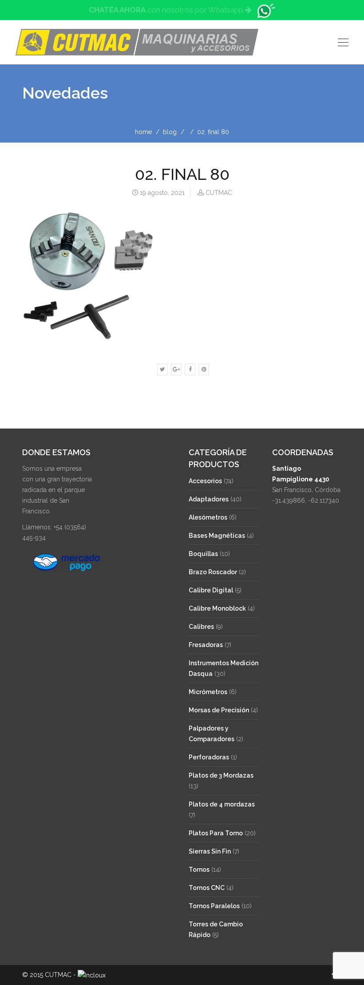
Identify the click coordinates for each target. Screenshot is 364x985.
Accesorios (205, 481)
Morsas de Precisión (219, 710)
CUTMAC (219, 192)
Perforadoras (209, 757)
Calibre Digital (211, 590)
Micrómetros (208, 691)
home (143, 131)
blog (170, 131)
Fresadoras (206, 644)
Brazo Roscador (213, 572)
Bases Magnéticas (217, 535)
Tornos (199, 869)
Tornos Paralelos (214, 906)
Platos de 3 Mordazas (221, 775)
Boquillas (203, 553)
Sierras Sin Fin (210, 851)
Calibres (201, 626)
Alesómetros (208, 517)
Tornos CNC (207, 887)
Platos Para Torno (216, 833)
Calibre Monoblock (217, 608)
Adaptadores (209, 499)
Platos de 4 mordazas (222, 804)
